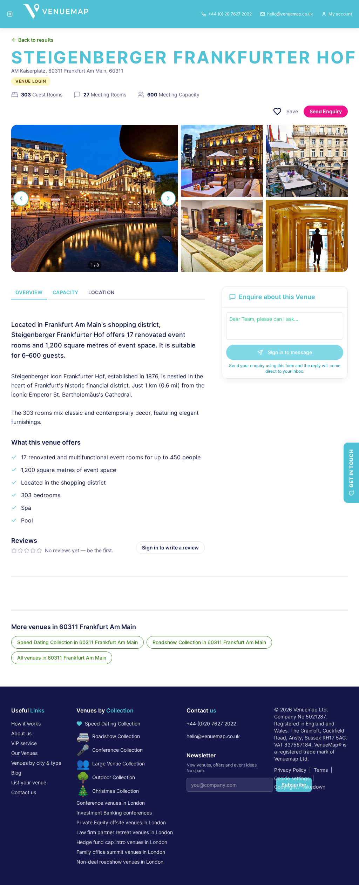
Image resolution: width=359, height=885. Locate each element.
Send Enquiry (326, 111)
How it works (26, 724)
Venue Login (30, 81)
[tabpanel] (108, 431)
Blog (16, 773)
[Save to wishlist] (277, 111)
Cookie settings (292, 778)
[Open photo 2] (222, 161)
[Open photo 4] (222, 236)
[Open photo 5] (307, 236)
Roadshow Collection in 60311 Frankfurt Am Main (209, 642)
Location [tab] (101, 292)
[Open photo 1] (94, 198)
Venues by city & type (36, 763)
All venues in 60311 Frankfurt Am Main (61, 658)
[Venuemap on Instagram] (10, 14)
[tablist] (108, 293)
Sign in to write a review (170, 547)
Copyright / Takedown (299, 787)
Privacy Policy (290, 770)
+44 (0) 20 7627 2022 (230, 13)
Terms (321, 770)
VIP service (24, 743)
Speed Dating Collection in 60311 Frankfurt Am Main (77, 642)
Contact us (23, 792)
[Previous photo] (21, 198)
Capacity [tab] (66, 292)
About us (21, 733)
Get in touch (351, 468)
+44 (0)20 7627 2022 (211, 724)
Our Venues (24, 753)
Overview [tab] (29, 292)
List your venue (28, 782)
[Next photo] (168, 198)
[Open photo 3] (307, 161)
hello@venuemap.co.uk (213, 736)
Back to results (36, 40)
